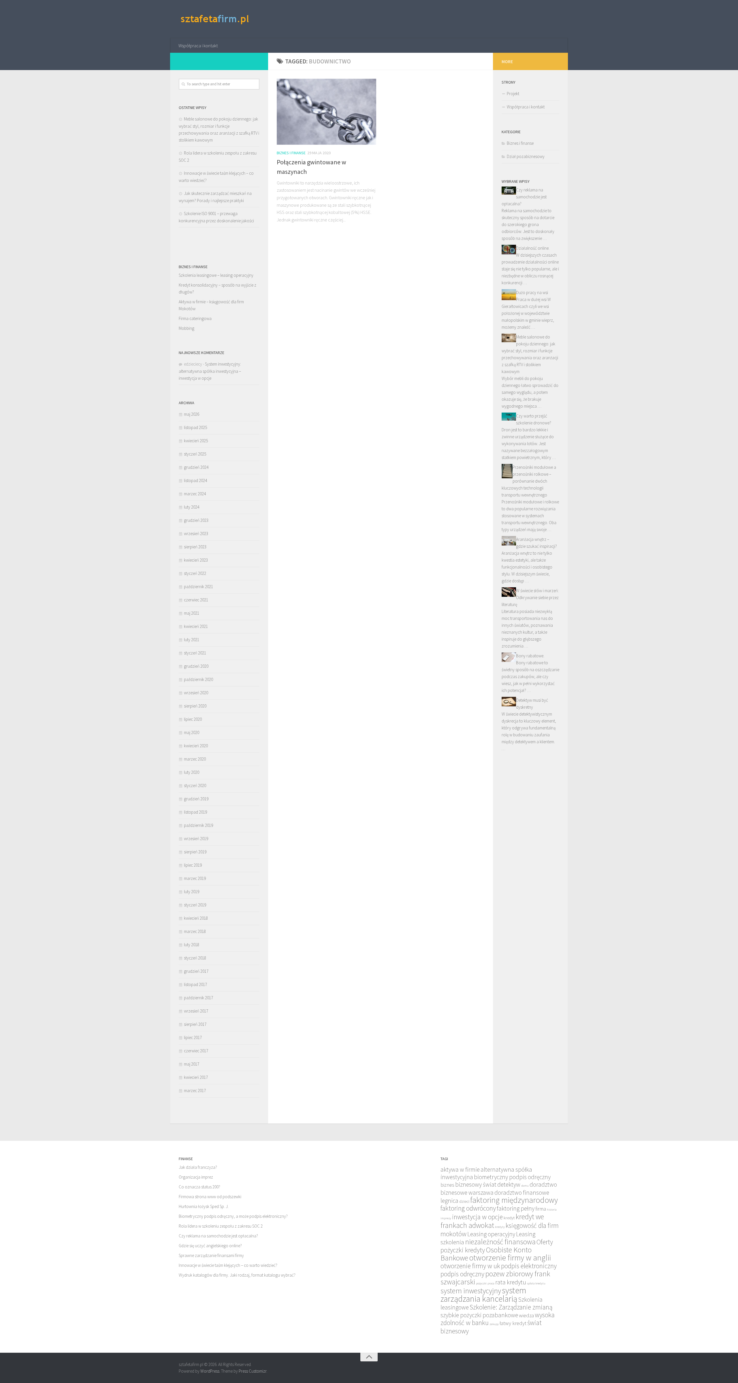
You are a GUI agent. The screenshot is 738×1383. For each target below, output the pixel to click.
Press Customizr (252, 1371)
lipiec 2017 (193, 1037)
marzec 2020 (195, 759)
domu (525, 1186)
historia (552, 1209)
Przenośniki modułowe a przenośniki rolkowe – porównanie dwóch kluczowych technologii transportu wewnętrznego (529, 481)
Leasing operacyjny (491, 1234)
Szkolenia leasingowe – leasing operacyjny (216, 275)
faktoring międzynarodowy (514, 1200)
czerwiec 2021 (196, 600)
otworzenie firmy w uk (470, 1266)
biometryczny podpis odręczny (512, 1177)
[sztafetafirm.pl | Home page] (215, 19)
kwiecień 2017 (196, 1077)
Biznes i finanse (291, 152)
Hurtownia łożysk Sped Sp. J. (204, 1206)
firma (540, 1208)
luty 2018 (191, 944)
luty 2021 (191, 639)
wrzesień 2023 (196, 533)
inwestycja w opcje (477, 1217)
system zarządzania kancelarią (483, 1294)
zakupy (494, 1324)
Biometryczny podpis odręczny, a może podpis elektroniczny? (233, 1216)
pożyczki (481, 1283)
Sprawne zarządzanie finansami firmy (211, 1255)
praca (490, 1283)
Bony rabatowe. (530, 655)
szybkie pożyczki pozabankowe (479, 1315)
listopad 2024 (195, 480)
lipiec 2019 (193, 865)
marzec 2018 (195, 931)
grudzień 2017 (196, 971)
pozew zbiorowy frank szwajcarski (495, 1277)
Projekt (513, 93)
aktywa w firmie (460, 1169)
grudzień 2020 (196, 666)
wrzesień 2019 (196, 838)
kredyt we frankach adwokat (492, 1221)
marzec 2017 (195, 1090)
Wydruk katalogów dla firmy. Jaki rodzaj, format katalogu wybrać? (237, 1275)
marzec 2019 (195, 878)
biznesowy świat (475, 1184)
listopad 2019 (195, 812)
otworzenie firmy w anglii (510, 1258)
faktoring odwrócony (468, 1208)
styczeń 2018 (195, 958)
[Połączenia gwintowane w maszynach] (326, 112)
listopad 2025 (195, 427)
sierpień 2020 (195, 706)
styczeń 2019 (195, 905)
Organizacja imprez (196, 1177)
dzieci (464, 1201)
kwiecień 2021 (196, 626)
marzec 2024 (195, 493)
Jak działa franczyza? (198, 1167)
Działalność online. (532, 248)
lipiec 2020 (193, 719)
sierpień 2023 (195, 547)
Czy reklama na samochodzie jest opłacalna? (524, 196)
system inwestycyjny (470, 1290)
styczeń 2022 (195, 573)
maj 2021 (191, 613)
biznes (447, 1184)
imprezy (445, 1218)
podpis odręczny (462, 1274)
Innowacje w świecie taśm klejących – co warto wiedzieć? (228, 1265)
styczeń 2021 (195, 653)
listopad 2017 (195, 984)
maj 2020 (191, 732)
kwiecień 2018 (196, 918)
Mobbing (186, 328)
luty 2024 (191, 507)
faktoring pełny (515, 1208)
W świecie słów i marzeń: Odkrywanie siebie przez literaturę (530, 597)
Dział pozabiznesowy (526, 156)
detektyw (508, 1184)
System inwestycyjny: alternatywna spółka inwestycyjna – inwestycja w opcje (210, 371)
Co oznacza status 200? (199, 1187)
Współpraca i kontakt (198, 45)
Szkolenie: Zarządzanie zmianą (511, 1307)
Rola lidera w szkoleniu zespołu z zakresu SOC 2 (221, 1226)
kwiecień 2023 (196, 560)
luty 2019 (191, 891)
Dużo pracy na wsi (532, 292)
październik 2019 (198, 825)
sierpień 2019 (195, 852)
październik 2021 (198, 586)
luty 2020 (191, 772)
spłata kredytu (536, 1283)
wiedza (526, 1315)
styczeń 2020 (195, 785)
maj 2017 (191, 1064)
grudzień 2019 (196, 798)
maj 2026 (191, 414)
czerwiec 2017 (196, 1050)
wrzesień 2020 (196, 692)
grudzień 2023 (196, 520)
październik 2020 (198, 679)
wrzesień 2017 (196, 1011)
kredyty (500, 1227)
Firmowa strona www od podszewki (210, 1196)
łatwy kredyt (513, 1323)
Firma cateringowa (195, 318)
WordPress (209, 1371)
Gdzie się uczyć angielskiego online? (210, 1245)
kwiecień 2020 (196, 745)
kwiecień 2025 (196, 440)
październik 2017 (198, 997)
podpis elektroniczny (529, 1266)
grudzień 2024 (196, 467)
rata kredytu (510, 1282)
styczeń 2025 (195, 454)
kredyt (509, 1217)
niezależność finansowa (500, 1241)
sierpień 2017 (195, 1024)
